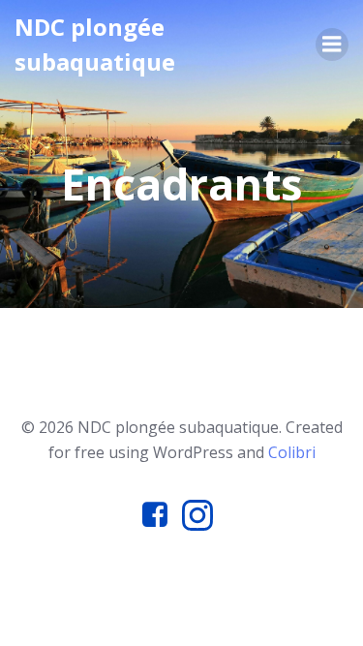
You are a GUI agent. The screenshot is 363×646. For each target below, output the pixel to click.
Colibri (292, 452)
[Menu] (332, 44)
